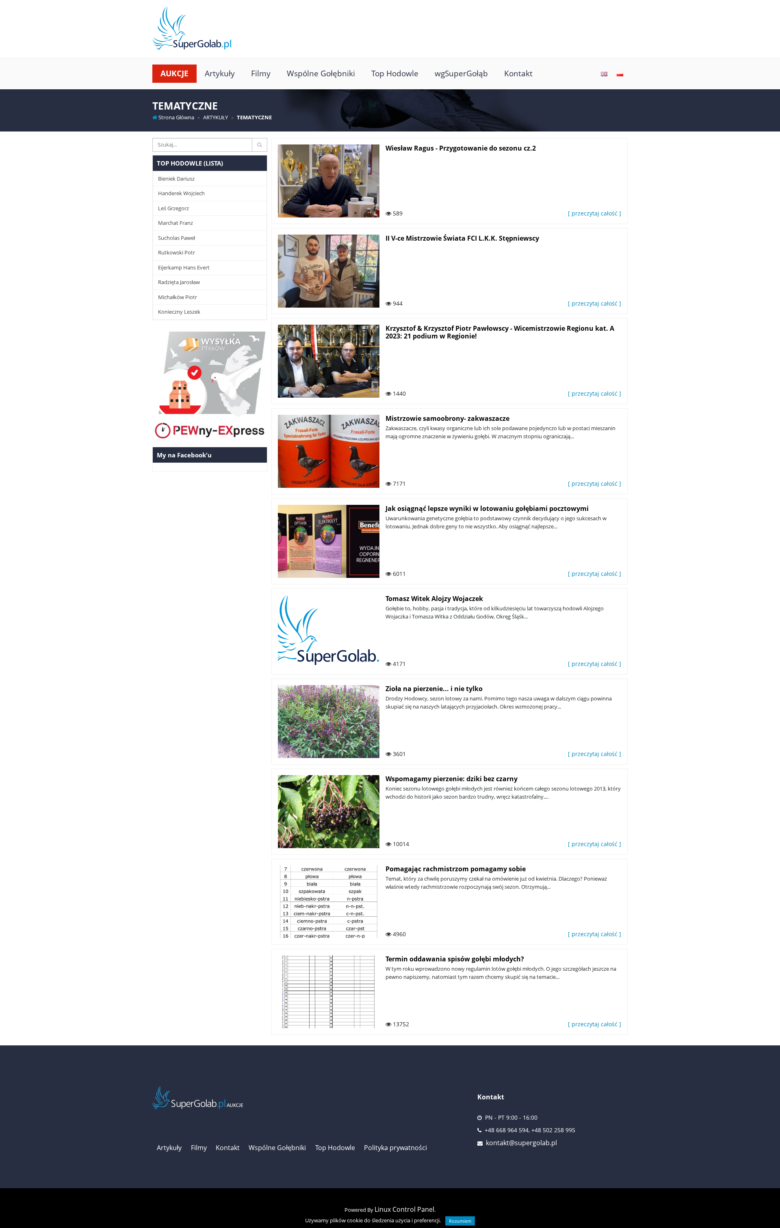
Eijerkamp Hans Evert (184, 267)
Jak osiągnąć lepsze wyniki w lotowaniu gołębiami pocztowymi (487, 508)
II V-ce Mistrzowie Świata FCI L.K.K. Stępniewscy (462, 238)
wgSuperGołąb (461, 73)
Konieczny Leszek (179, 311)
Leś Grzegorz (173, 208)
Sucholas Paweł (176, 237)
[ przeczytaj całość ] (594, 213)
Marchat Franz (175, 222)
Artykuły (220, 73)
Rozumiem (460, 1221)
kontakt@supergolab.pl (521, 1142)
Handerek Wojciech (181, 193)
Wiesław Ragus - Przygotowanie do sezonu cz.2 (461, 148)
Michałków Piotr (177, 297)
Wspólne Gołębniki (321, 73)
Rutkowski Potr (176, 252)
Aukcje (174, 73)
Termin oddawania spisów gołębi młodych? (455, 958)
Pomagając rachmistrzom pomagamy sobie (456, 868)
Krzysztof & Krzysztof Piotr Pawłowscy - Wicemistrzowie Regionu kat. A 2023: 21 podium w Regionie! (500, 332)
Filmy (261, 73)
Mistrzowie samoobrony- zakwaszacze (447, 418)
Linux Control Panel (404, 1209)
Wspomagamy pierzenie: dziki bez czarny (452, 778)
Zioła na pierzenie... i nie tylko (434, 688)
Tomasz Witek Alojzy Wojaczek (434, 598)
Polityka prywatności (395, 1147)
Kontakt (518, 73)
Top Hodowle (394, 73)
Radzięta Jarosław (179, 282)
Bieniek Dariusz (176, 178)
